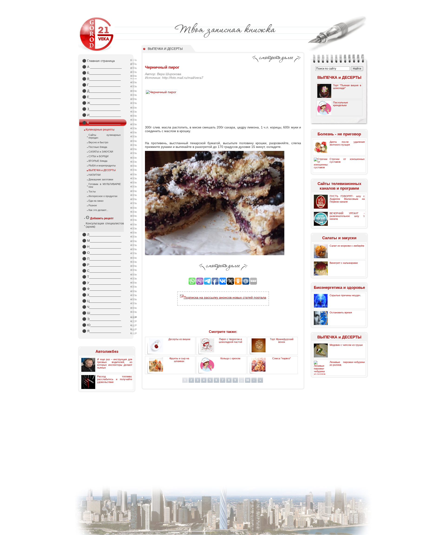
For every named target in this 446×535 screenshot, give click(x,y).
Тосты (92, 191)
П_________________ (101, 259)
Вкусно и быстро (98, 142)
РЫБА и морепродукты (102, 165)
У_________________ (101, 283)
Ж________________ (101, 103)
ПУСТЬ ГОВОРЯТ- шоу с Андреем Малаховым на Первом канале (347, 199)
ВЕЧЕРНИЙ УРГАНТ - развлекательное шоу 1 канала (347, 216)
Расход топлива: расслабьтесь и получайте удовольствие (114, 379)
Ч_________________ (101, 307)
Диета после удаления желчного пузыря (347, 143)
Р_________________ (101, 265)
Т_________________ (101, 277)
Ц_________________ (101, 301)
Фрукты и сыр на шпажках (179, 360)
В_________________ (101, 79)
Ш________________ (101, 313)
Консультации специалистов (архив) (105, 225)
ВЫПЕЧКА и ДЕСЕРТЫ (102, 170)
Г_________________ (101, 85)
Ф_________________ (101, 289)
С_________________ (101, 271)
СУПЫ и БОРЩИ (98, 156)
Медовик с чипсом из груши (346, 345)
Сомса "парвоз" (281, 358)
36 (247, 380)
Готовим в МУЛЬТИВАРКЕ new (105, 185)
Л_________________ (101, 234)
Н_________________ (101, 246)
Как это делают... (98, 210)
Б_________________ (101, 73)
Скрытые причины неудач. (345, 295)
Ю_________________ (102, 325)
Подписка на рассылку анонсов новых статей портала (225, 297)
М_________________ (101, 240)
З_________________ (101, 109)
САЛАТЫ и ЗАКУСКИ (101, 151)
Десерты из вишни (179, 339)
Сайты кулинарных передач (105, 136)
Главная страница (98, 61)
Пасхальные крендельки (340, 104)
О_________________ (101, 253)
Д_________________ (101, 91)
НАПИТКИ (95, 174)
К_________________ (101, 122)
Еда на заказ (96, 200)
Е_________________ (101, 97)
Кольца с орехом (230, 358)
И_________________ (101, 115)
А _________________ (102, 67)
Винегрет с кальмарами (344, 262)
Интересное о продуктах (103, 196)
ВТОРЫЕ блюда (98, 160)
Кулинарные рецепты (100, 129)
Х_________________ (101, 295)
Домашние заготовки (101, 179)
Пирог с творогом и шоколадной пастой (230, 340)
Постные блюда (98, 147)
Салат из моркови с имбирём (347, 245)
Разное (93, 205)
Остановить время (341, 312)
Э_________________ (101, 319)
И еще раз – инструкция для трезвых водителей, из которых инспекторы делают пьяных (114, 363)
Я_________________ (101, 331)
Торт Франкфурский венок (281, 340)
